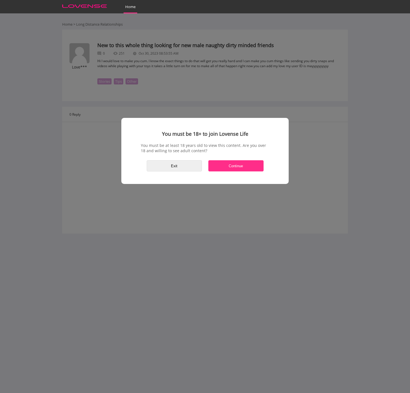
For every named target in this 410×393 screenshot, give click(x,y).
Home (130, 6)
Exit (174, 166)
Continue (236, 166)
